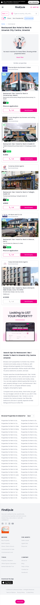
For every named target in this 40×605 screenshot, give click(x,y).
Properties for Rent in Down (10, 432)
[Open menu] (2, 7)
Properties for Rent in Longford (30, 478)
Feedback (24, 572)
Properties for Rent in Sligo (9, 489)
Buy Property (5, 540)
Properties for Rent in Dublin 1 (10, 435)
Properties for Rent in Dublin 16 (10, 458)
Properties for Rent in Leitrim (30, 475)
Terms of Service (11, 592)
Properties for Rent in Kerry (29, 469)
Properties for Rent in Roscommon (30, 486)
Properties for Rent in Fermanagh (30, 466)
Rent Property (5, 543)
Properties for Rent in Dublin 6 (30, 440)
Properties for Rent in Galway (10, 469)
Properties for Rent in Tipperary (30, 489)
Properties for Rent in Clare (10, 426)
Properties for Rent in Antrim (10, 420)
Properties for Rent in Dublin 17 (30, 458)
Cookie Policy (30, 592)
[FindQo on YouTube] (13, 523)
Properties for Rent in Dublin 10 (10, 449)
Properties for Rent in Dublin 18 (10, 460)
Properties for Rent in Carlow (10, 423)
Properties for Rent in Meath (10, 483)
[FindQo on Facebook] (2, 523)
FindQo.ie (20, 7)
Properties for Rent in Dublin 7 (30, 443)
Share (9, 18)
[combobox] (24, 13)
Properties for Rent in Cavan (30, 423)
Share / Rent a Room (7, 546)
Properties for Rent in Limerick (10, 478)
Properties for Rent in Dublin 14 (10, 455)
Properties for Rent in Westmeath (10, 495)
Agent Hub (24, 543)
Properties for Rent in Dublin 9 (30, 446)
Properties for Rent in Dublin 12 (10, 452)
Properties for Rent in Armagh (30, 420)
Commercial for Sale (7, 549)
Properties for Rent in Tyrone (10, 492)
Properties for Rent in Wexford (30, 495)
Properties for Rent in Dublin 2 (30, 435)
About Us (24, 560)
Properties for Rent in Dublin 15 (30, 455)
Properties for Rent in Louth (10, 480)
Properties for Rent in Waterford (30, 492)
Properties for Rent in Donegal (30, 429)
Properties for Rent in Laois (10, 475)
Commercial (29, 18)
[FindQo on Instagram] (6, 523)
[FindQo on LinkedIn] (9, 523)
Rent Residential (18, 18)
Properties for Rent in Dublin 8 (10, 446)
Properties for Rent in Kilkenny (30, 472)
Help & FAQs (25, 566)
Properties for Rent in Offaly (10, 486)
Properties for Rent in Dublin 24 (30, 463)
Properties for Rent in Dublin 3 (10, 438)
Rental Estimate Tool (7, 566)
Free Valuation (34, 2)
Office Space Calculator (8, 563)
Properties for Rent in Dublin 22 (10, 463)
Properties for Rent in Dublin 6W (10, 443)
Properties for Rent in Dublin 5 (10, 440)
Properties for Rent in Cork (29, 426)
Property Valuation (7, 560)
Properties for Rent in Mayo (30, 480)
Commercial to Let (7, 552)
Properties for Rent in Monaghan (30, 483)
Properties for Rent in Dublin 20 (30, 460)
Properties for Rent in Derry (10, 429)
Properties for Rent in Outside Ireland (30, 498)
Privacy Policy (21, 592)
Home (3, 24)
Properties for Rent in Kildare (10, 472)
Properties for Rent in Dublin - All (30, 432)
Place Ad (20, 601)
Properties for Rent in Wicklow (10, 498)
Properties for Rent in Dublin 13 (30, 452)
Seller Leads (25, 540)
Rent (3, 13)
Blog (22, 563)
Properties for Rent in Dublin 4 (30, 438)
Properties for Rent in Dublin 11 (30, 449)
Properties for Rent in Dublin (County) (10, 466)
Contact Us (24, 569)
